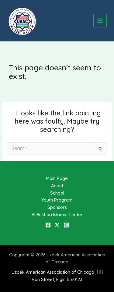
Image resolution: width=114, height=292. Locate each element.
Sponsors (57, 207)
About (57, 185)
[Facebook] (48, 225)
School (57, 193)
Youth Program (57, 200)
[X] (57, 225)
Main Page (57, 178)
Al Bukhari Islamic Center (57, 214)
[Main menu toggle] (100, 20)
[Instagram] (66, 225)
